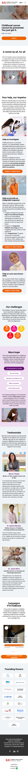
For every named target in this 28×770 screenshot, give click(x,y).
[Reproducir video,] (14, 77)
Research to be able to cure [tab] (14, 378)
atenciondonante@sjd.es (15, 739)
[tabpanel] (14, 408)
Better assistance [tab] (14, 383)
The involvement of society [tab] (14, 368)
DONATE (14, 38)
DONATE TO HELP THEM (12, 290)
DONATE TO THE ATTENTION (13, 247)
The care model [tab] (14, 373)
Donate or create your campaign (14, 656)
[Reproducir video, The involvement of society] (14, 415)
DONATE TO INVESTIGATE (12, 171)
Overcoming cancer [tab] (14, 388)
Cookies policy (14, 766)
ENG (20, 2)
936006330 (17, 741)
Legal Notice (14, 764)
